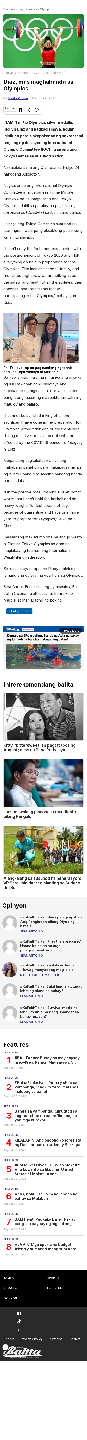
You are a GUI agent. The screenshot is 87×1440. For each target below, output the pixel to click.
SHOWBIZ (10, 1288)
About (10, 1339)
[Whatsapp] (37, 110)
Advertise (56, 1339)
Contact (75, 1339)
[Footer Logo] (22, 1351)
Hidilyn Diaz (19, 611)
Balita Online (18, 98)
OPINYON (10, 1298)
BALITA (8, 1277)
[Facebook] (20, 110)
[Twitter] (28, 110)
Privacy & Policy (31, 1339)
